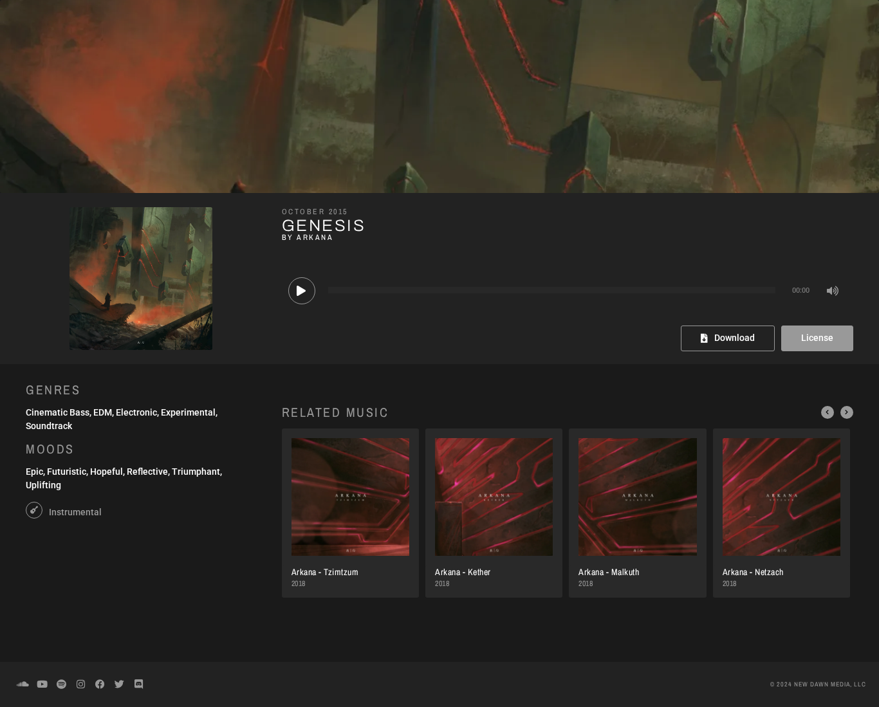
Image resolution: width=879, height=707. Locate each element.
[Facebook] (99, 684)
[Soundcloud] (22, 684)
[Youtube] (41, 684)
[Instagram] (80, 684)
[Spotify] (61, 684)
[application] (567, 290)
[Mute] (833, 290)
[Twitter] (119, 684)
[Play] (301, 290)
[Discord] (138, 684)
